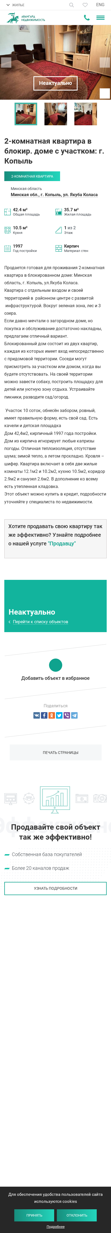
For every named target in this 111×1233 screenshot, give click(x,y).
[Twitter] (59, 715)
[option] (26, 114)
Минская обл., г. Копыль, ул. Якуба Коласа (54, 194)
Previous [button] (7, 114)
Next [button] (104, 114)
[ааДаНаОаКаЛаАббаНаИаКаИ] (51, 715)
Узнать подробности (55, 888)
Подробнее (56, 1226)
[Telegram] (74, 715)
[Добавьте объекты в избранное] (85, 5)
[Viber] (67, 715)
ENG (100, 4)
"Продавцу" (62, 543)
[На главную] (25, 17)
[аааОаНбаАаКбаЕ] (36, 715)
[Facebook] (44, 715)
